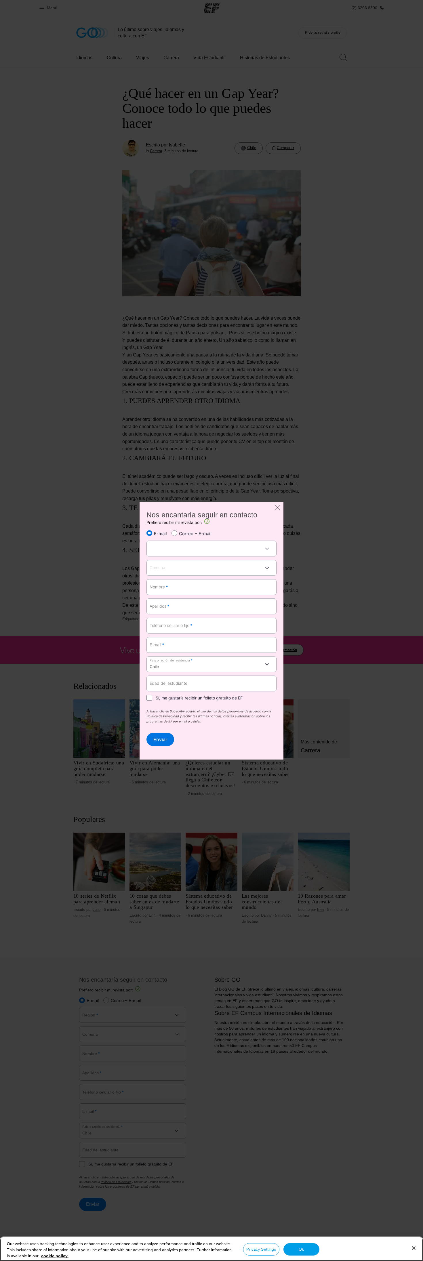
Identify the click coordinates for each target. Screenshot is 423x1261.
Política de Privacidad (162, 716)
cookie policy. (54, 1256)
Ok (301, 1249)
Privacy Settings (261, 1249)
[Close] (413, 1248)
